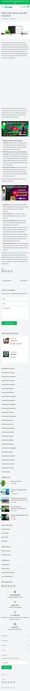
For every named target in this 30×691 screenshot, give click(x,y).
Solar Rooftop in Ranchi (7, 424)
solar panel (12, 112)
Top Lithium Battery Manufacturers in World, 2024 (18, 507)
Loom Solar (13, 338)
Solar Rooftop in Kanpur (8, 388)
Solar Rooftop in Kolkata (8, 412)
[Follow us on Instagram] (8, 586)
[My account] (24, 7)
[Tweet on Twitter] (8, 271)
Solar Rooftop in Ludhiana (8, 460)
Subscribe (6, 667)
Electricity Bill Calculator (8, 572)
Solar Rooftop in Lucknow (8, 372)
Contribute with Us (6, 554)
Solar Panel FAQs (6, 529)
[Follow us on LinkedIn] (14, 586)
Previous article (7, 280)
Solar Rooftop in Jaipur (7, 436)
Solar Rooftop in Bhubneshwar (9, 416)
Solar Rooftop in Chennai (8, 392)
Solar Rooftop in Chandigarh (9, 376)
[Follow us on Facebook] (3, 586)
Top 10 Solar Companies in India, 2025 (19, 490)
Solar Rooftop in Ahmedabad (9, 448)
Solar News (4, 541)
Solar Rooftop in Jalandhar (8, 456)
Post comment (9, 323)
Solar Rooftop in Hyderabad (8, 404)
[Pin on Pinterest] (5, 271)
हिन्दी (3, 674)
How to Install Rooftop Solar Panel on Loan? (19, 516)
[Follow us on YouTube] (11, 586)
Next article (24, 280)
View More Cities (6, 471)
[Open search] (21, 7)
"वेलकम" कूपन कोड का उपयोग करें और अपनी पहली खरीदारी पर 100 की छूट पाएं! (15, 2)
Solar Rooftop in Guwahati (8, 428)
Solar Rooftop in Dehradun (8, 380)
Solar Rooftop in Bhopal (7, 440)
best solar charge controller (16, 252)
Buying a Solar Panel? (16, 481)
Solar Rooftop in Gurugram (8, 384)
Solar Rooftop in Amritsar (8, 464)
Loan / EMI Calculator (7, 576)
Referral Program (6, 550)
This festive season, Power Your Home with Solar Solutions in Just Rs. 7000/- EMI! (19, 499)
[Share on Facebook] (3, 271)
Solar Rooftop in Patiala (8, 468)
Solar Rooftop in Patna (7, 420)
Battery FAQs (5, 537)
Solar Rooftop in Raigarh (8, 444)
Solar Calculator (6, 568)
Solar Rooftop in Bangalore (8, 400)
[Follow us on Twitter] (5, 586)
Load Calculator (6, 564)
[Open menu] (2, 7)
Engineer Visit (14, 340)
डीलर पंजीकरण (13, 354)
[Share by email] (11, 271)
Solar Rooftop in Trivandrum (9, 396)
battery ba (19, 216)
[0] (27, 7)
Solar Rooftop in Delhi (7, 452)
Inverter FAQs (5, 533)
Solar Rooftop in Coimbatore (9, 408)
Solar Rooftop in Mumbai (8, 432)
